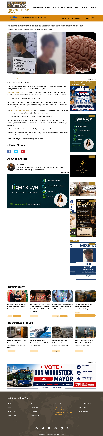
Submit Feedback (84, 411)
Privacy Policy (12, 415)
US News (47, 7)
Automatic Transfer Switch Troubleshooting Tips (32, 18)
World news (55, 7)
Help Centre (82, 408)
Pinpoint (10, 316)
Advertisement (35, 415)
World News (18, 29)
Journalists (34, 408)
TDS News (20, 164)
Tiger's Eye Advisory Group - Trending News (85, 315)
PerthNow (17, 79)
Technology (55, 316)
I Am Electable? (84, 7)
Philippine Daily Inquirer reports (22, 111)
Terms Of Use (12, 411)
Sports (63, 7)
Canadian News (38, 7)
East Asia (37, 29)
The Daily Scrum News (18, 11)
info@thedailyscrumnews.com (63, 412)
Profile (10, 408)
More (92, 7)
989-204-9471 (59, 414)
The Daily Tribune (13, 92)
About (76, 7)
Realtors (69, 7)
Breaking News (28, 29)
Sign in (93, 18)
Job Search (34, 411)
